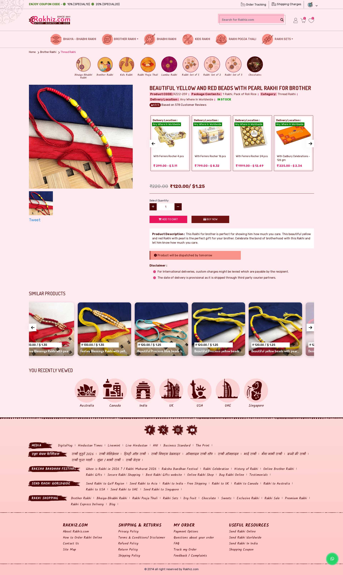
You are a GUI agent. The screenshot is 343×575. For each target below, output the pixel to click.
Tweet (35, 220)
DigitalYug (65, 445)
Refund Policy (128, 543)
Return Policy (128, 549)
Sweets (226, 498)
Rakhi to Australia (277, 483)
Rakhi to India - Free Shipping (185, 483)
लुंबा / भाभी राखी (108, 460)
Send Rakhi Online (242, 531)
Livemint (114, 445)
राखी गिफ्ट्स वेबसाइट (165, 454)
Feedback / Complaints (190, 555)
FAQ (176, 543)
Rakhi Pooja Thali (242, 39)
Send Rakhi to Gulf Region (105, 483)
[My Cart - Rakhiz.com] (303, 20)
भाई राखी (250, 454)
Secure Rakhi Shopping (123, 475)
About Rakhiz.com (76, 531)
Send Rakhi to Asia (143, 483)
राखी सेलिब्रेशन (108, 454)
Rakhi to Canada (246, 483)
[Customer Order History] (296, 20)
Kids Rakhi (202, 39)
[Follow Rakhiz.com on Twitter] (163, 430)
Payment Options (186, 531)
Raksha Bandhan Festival (180, 469)
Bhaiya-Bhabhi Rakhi (111, 498)
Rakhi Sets (282, 39)
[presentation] (153, 143)
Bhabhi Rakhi (166, 39)
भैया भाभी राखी (272, 454)
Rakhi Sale (272, 498)
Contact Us (71, 543)
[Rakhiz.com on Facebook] (149, 430)
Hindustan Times (90, 445)
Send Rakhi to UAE (124, 489)
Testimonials (258, 475)
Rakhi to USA (95, 489)
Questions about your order (194, 537)
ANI (155, 445)
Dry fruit (189, 498)
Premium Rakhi (296, 498)
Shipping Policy (129, 555)
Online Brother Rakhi (278, 469)
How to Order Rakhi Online (82, 537)
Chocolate (209, 498)
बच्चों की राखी (296, 454)
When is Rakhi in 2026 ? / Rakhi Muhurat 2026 (121, 469)
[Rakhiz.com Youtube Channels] (192, 430)
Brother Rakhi (125, 39)
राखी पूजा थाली (82, 460)
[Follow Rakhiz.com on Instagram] (178, 430)
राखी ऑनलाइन (228, 454)
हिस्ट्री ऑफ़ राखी (135, 454)
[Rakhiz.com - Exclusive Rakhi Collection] (50, 19)
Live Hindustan (136, 445)
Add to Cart (170, 219)
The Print (202, 445)
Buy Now (211, 219)
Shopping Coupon (241, 549)
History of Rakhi (246, 469)
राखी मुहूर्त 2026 (83, 454)
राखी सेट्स (133, 460)
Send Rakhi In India (243, 543)
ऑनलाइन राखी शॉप (199, 454)
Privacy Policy (128, 531)
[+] (153, 206)
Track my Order (185, 549)
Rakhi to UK (220, 483)
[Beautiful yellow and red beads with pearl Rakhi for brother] (81, 136)
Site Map (69, 549)
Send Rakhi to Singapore (161, 489)
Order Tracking (255, 4)
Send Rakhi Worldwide (245, 537)
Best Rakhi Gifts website (164, 475)
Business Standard (176, 445)
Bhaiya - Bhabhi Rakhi (79, 39)
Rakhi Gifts (94, 475)
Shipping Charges (288, 4)
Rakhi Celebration (216, 469)
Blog (112, 504)
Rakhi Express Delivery (87, 504)
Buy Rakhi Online (231, 475)
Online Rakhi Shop (200, 475)
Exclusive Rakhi (248, 498)
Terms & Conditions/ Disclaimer (141, 537)
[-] (178, 206)
